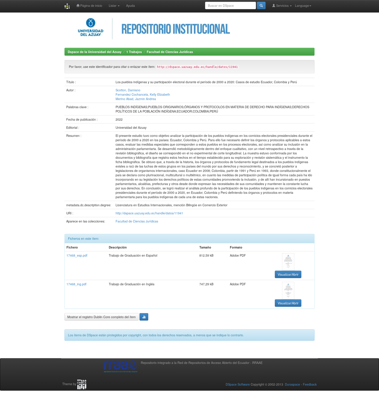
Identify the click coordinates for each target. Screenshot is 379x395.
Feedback (310, 384)
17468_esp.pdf (76, 255)
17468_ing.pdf (76, 284)
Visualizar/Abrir (288, 274)
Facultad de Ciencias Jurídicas (170, 51)
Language (302, 5)
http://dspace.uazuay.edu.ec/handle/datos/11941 (149, 213)
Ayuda (130, 5)
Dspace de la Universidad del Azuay (95, 51)
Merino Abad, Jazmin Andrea (136, 99)
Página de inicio (90, 5)
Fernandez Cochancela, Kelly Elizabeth (143, 94)
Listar (113, 5)
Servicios (282, 5)
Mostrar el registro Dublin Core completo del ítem (101, 317)
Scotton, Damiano (128, 90)
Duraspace (292, 384)
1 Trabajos (134, 51)
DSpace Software (238, 384)
